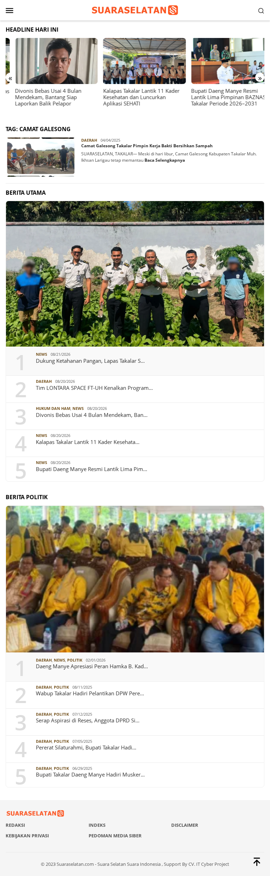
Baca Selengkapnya (164, 160)
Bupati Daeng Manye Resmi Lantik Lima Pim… (91, 469)
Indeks (97, 825)
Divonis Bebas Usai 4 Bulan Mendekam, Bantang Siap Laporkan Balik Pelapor (39, 97)
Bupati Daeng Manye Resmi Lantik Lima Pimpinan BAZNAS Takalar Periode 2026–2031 (219, 97)
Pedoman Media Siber (115, 835)
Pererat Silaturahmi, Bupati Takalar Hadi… (86, 747)
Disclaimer (184, 825)
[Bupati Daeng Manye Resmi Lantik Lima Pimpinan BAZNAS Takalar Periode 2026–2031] (223, 61)
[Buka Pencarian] (261, 10)
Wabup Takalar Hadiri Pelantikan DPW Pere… (90, 693)
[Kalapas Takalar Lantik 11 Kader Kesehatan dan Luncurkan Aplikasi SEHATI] (135, 61)
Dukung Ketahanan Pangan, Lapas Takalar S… (90, 361)
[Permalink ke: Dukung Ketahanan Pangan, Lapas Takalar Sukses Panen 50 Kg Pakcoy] (135, 274)
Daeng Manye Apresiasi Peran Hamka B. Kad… (92, 666)
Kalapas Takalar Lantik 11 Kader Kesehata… (88, 442)
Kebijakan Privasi (27, 835)
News (41, 354)
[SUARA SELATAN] (134, 10)
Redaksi (15, 825)
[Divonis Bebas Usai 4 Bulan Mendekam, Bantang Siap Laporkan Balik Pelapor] (47, 61)
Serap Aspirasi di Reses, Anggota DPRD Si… (88, 720)
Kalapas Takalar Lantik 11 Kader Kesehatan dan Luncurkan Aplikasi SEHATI (132, 97)
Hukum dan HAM (53, 408)
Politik (74, 660)
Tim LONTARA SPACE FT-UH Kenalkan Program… (94, 388)
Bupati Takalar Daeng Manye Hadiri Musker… (90, 774)
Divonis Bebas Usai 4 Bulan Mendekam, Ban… (92, 415)
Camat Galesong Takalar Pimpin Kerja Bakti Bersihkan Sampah (147, 146)
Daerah (89, 140)
